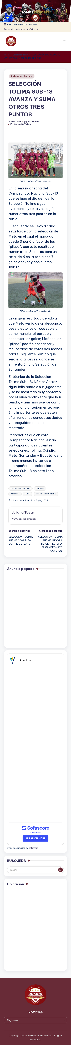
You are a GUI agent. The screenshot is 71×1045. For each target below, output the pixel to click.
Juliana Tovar (23, 512)
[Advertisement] (35, 609)
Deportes (40, 488)
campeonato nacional (21, 488)
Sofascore (33, 848)
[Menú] (65, 41)
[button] (24, 518)
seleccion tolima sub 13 (46, 494)
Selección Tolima (21, 76)
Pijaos (27, 494)
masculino (15, 494)
